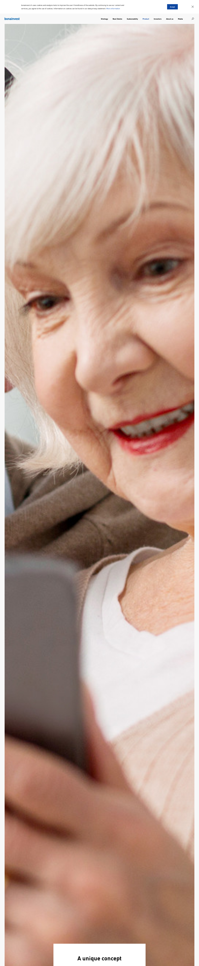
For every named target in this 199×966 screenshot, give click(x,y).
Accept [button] (172, 7)
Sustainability (132, 18)
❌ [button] (192, 6)
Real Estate (117, 18)
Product (146, 18)
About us (169, 18)
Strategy (104, 18)
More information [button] (113, 8)
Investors (158, 18)
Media (180, 18)
